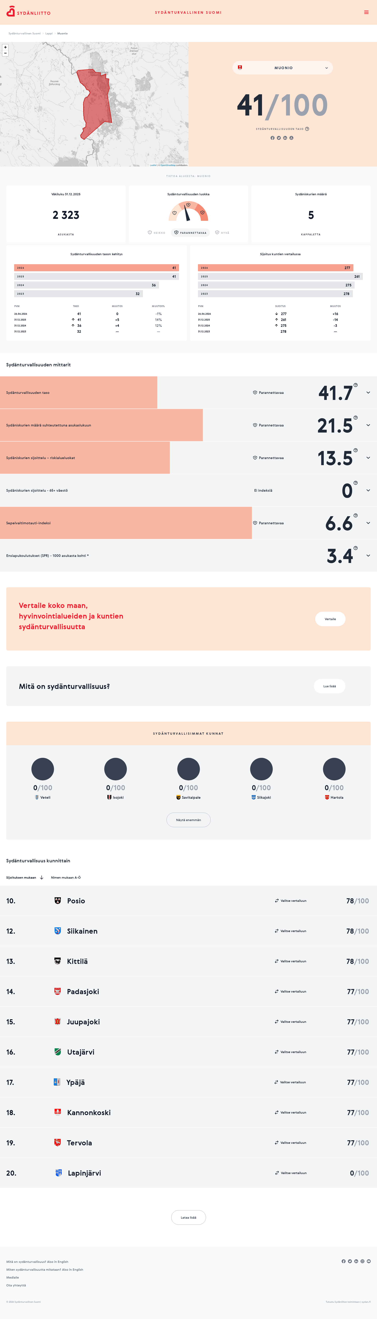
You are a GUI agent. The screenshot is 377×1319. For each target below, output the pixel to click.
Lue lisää (329, 686)
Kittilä (77, 961)
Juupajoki (83, 1021)
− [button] (5, 53)
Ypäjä (75, 1082)
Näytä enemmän (188, 820)
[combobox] (282, 67)
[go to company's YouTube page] (369, 1261)
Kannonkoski (89, 1112)
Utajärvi (80, 1052)
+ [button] (5, 47)
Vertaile (330, 619)
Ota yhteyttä (16, 1285)
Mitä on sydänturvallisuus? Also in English (37, 1261)
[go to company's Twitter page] (350, 1261)
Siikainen (82, 931)
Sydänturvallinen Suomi (188, 12)
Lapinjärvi (84, 1173)
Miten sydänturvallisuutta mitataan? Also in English (44, 1269)
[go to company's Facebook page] (344, 1261)
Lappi (49, 33)
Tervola (79, 1142)
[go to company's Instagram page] (362, 1261)
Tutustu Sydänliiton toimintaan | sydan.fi (348, 1301)
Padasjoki (83, 991)
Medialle (12, 1277)
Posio (76, 900)
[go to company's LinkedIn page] (356, 1261)
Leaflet (153, 165)
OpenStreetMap (168, 165)
